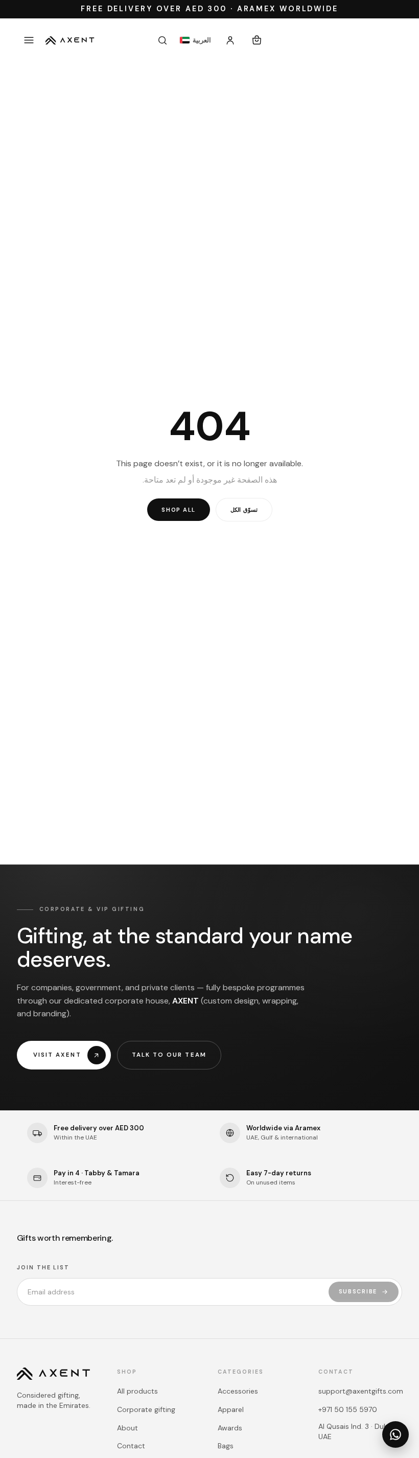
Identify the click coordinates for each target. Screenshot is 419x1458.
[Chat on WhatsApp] (395, 1434)
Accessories (238, 1391)
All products (137, 1391)
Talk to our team (169, 1055)
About (127, 1427)
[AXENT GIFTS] (70, 40)
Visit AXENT (57, 1055)
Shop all (178, 509)
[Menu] (29, 40)
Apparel (231, 1409)
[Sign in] (230, 40)
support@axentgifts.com (360, 1391)
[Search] (162, 40)
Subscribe (358, 1291)
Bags (226, 1445)
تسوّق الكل (244, 509)
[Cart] (257, 40)
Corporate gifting (146, 1409)
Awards (230, 1427)
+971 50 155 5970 (347, 1409)
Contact (131, 1445)
